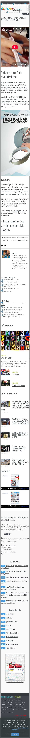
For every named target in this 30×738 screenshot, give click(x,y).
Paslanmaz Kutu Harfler (8, 700)
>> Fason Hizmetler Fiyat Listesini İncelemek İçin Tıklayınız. (12, 225)
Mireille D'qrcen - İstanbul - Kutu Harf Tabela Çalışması (14, 582)
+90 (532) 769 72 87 (7, 550)
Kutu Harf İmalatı (6, 357)
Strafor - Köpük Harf (9, 648)
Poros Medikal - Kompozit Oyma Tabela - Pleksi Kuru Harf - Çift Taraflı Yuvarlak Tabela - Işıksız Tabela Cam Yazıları (15, 405)
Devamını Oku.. (19, 530)
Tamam (15, 734)
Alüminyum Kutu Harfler (8, 705)
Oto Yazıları (15, 374)
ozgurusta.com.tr (22, 255)
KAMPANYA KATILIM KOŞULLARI (11, 282)
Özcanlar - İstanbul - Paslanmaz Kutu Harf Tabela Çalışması (18, 448)
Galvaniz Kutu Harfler (7, 709)
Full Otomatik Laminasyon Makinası (13, 307)
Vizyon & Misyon (19, 705)
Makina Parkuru (13, 12)
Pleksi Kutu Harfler (6, 702)
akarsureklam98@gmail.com (9, 552)
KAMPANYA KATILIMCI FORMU (10, 288)
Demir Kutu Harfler (6, 707)
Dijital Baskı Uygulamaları (10, 644)
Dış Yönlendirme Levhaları (10, 637)
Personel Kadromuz (21, 709)
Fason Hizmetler (8, 641)
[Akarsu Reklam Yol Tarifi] (27, 4)
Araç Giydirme (7, 618)
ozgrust (14, 253)
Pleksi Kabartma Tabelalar (10, 633)
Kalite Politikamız (20, 702)
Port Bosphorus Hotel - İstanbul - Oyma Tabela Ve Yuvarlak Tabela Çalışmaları (20, 421)
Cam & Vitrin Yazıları (18, 385)
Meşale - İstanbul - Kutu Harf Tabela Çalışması (15, 577)
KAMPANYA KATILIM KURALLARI (11, 279)
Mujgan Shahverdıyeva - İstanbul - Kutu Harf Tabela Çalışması (20, 434)
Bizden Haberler (20, 707)
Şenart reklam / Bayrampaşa (11, 312)
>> (9, 545)
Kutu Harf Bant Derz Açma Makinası (13, 309)
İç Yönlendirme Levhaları (9, 622)
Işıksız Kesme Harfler (7, 712)
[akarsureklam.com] (11, 9)
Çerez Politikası (7, 291)
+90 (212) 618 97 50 (7, 547)
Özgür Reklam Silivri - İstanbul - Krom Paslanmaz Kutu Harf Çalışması (20, 461)
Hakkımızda (18, 700)
